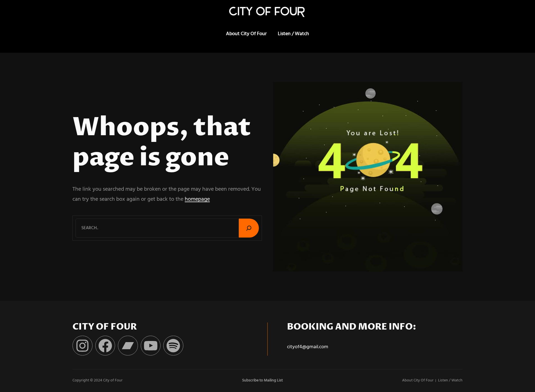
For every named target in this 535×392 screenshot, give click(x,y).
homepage (197, 199)
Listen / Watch (293, 34)
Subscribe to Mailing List (262, 380)
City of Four (113, 380)
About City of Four (246, 34)
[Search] (249, 228)
